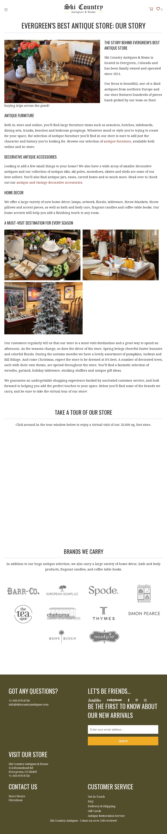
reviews (110, 820)
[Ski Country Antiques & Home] (83, 12)
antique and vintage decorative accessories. (50, 182)
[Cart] (151, 9)
